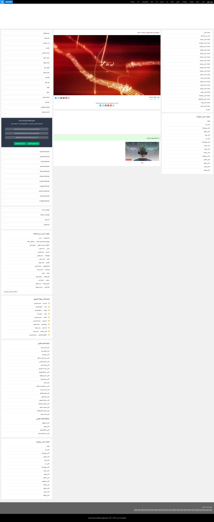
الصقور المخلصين (42, 335)
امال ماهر (35, 331)
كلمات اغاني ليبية (205, 103)
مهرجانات (184, 2)
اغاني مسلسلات (206, 156)
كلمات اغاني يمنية (205, 92)
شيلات (172, 2)
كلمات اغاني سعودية (204, 43)
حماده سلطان (39, 287)
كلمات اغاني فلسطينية (204, 99)
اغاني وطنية (207, 170)
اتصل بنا (208, 110)
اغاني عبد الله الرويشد (44, 372)
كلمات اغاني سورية (205, 88)
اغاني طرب (207, 135)
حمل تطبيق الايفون (20, 143)
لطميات (132, 2)
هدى (40, 238)
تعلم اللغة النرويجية (44, 186)
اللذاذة (45, 317)
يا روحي (47, 280)
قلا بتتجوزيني (46, 266)
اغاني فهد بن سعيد (44, 407)
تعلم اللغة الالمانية (44, 166)
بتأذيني (47, 263)
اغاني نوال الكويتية (44, 393)
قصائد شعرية (46, 97)
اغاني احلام (46, 383)
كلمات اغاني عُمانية (205, 57)
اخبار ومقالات (46, 33)
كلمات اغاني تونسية (205, 67)
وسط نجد (47, 270)
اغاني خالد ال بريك (44, 390)
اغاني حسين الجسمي (44, 362)
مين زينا (45, 303)
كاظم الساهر (39, 307)
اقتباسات (47, 77)
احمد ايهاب (41, 263)
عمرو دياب (39, 314)
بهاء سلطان (36, 324)
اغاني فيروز (46, 426)
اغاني (203, 2)
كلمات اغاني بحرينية (205, 60)
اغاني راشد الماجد (45, 365)
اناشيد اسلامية (45, 112)
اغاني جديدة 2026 (205, 36)
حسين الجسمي (37, 303)
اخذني (47, 248)
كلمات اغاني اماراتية (205, 46)
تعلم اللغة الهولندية (44, 201)
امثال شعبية (46, 73)
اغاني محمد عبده (45, 347)
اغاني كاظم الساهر (44, 430)
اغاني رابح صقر (45, 354)
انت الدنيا (44, 328)
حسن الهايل (40, 255)
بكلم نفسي (44, 324)
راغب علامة (37, 328)
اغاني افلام (207, 149)
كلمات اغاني (210, 2)
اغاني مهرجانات (206, 128)
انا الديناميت (46, 238)
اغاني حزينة (207, 145)
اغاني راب (207, 124)
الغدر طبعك (46, 277)
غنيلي (48, 259)
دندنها (162, 2)
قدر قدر (47, 252)
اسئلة (48, 92)
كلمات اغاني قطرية (205, 53)
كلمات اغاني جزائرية (205, 81)
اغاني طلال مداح (45, 351)
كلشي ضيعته (46, 284)
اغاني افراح (207, 167)
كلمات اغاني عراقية (205, 71)
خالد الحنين (41, 248)
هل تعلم (47, 82)
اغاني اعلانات (206, 152)
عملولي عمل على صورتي (43, 245)
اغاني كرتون (207, 163)
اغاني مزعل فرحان (44, 379)
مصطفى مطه (31, 241)
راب (167, 2)
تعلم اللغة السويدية (44, 181)
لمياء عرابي (42, 259)
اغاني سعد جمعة (45, 414)
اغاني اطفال (207, 159)
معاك (48, 273)
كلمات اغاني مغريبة (205, 64)
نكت (157, 2)
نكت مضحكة (46, 43)
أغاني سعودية (128, 159)
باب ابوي (45, 321)
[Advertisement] (107, 16)
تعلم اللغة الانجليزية (44, 151)
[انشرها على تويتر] (58, 98)
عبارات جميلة (46, 58)
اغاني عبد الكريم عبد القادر (42, 386)
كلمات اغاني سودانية (204, 95)
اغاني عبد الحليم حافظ (44, 433)
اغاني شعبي (207, 131)
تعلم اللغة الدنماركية (44, 191)
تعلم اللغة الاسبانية (44, 171)
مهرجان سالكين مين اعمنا (43, 241)
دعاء (138, 2)
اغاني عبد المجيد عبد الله (43, 358)
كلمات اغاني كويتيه (205, 50)
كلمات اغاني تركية (205, 106)
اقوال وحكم (145, 2)
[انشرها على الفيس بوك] (56, 98)
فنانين (197, 2)
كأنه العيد (46, 287)
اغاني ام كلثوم (45, 423)
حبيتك (45, 314)
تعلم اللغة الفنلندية (44, 196)
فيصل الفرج (39, 277)
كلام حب (47, 48)
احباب (45, 307)
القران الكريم (8, 2)
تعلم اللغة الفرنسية (44, 156)
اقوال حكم (46, 68)
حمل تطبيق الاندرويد (33, 143)
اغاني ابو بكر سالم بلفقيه (43, 411)
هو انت (45, 310)
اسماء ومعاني (45, 53)
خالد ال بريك (40, 270)
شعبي (177, 2)
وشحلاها (47, 255)
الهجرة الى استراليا (44, 215)
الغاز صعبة (46, 38)
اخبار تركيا (47, 220)
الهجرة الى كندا (45, 210)
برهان (43, 273)
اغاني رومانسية (206, 142)
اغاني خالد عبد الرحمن (44, 369)
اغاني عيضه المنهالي (44, 400)
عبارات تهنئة (46, 63)
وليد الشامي (40, 252)
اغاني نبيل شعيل (45, 397)
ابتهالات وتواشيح (45, 107)
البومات (191, 2)
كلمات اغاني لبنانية (205, 85)
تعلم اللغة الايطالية (44, 176)
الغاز (152, 2)
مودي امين (32, 245)
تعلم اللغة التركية (45, 161)
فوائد (48, 87)
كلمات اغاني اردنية (205, 78)
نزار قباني (47, 102)
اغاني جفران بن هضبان (43, 404)
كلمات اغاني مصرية (205, 74)
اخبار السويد (46, 224)
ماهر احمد (41, 280)
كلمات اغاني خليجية (205, 39)
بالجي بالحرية (43, 331)
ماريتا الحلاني (38, 266)
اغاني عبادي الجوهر (44, 376)
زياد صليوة (38, 284)
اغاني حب (207, 138)
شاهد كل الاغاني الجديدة (10, 292)
